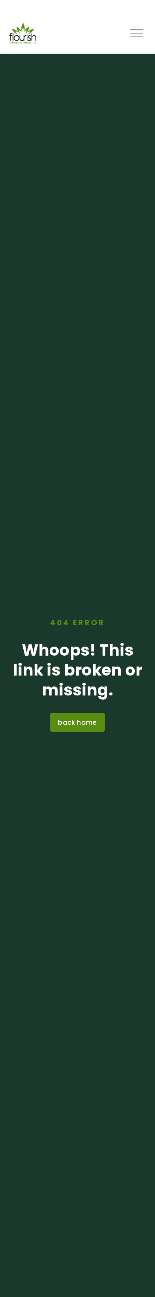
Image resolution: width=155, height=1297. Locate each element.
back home (77, 722)
